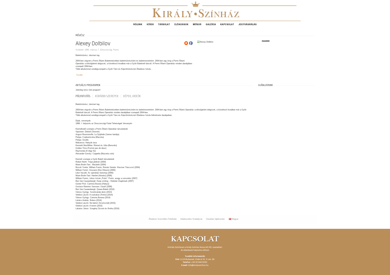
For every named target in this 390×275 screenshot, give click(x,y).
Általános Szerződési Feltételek (163, 219)
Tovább (79, 75)
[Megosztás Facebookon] (191, 43)
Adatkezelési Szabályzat (191, 219)
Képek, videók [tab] (132, 96)
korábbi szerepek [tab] (107, 96)
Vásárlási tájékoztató (215, 219)
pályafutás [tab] (83, 96)
